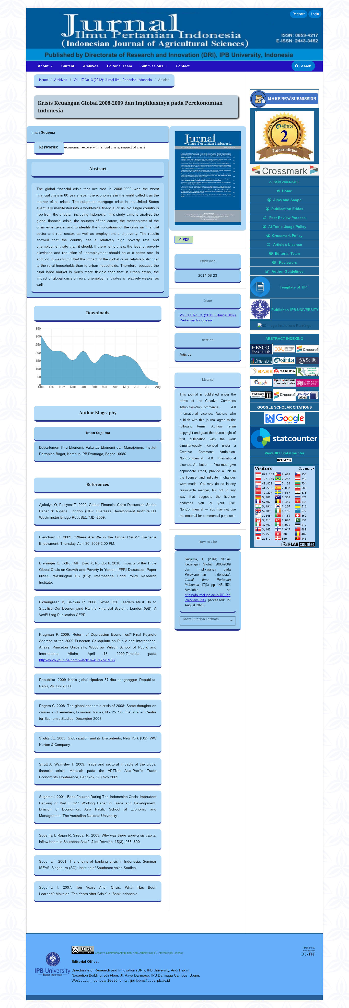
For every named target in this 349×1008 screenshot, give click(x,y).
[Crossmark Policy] (284, 170)
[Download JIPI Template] (260, 287)
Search (304, 66)
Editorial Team (119, 66)
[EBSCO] (261, 350)
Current (67, 66)
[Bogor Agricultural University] (260, 309)
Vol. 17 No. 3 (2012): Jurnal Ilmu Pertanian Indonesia (113, 80)
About (44, 66)
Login (315, 14)
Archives (90, 66)
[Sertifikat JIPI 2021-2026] (284, 137)
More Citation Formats (201, 619)
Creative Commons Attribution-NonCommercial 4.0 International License (139, 952)
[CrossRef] (307, 349)
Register (299, 14)
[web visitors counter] (284, 460)
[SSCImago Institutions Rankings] (284, 325)
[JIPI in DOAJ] (284, 349)
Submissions (152, 66)
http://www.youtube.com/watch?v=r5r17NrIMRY (77, 660)
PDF (185, 239)
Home (43, 80)
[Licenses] (83, 952)
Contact (183, 66)
